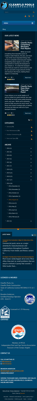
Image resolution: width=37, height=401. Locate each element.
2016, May (12, 206)
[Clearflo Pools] (17, 5)
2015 (9, 221)
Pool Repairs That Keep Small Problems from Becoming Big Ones (18, 257)
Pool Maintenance (13, 130)
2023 (9, 159)
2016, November (14, 189)
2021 (9, 166)
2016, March (13, 213)
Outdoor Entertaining (14, 134)
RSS (29, 16)
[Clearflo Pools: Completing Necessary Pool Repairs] (12, 45)
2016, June (13, 203)
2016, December (14, 186)
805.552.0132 (6, 364)
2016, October (14, 193)
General (10, 126)
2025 (9, 152)
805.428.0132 (6, 362)
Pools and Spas (12, 138)
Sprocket (22, 393)
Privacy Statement (14, 391)
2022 (9, 162)
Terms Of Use (6, 391)
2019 (9, 173)
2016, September (14, 196)
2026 (9, 148)
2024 (9, 155)
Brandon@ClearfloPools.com (12, 371)
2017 (9, 180)
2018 (9, 176)
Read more (28, 77)
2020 (9, 169)
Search (33, 12)
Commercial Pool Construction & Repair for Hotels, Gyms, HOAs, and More (18, 240)
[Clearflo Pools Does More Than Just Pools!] (12, 88)
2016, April (13, 210)
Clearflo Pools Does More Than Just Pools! (26, 89)
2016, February (14, 217)
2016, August (13, 199)
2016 (9, 183)
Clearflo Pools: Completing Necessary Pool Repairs (26, 45)
